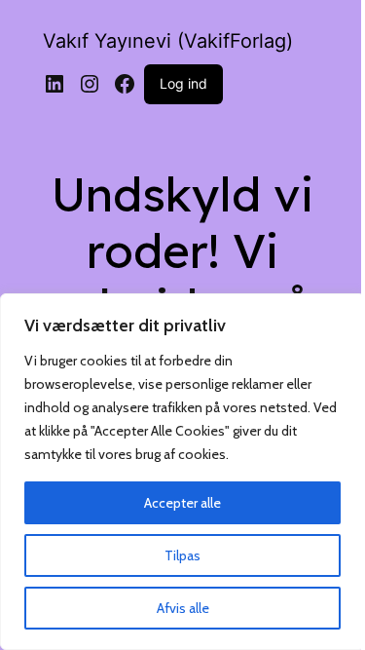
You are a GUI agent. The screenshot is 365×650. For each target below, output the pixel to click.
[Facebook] (124, 84)
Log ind (183, 83)
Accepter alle (182, 503)
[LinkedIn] (54, 84)
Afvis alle (183, 608)
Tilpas (182, 555)
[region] (182, 471)
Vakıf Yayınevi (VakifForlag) (168, 41)
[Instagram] (89, 84)
